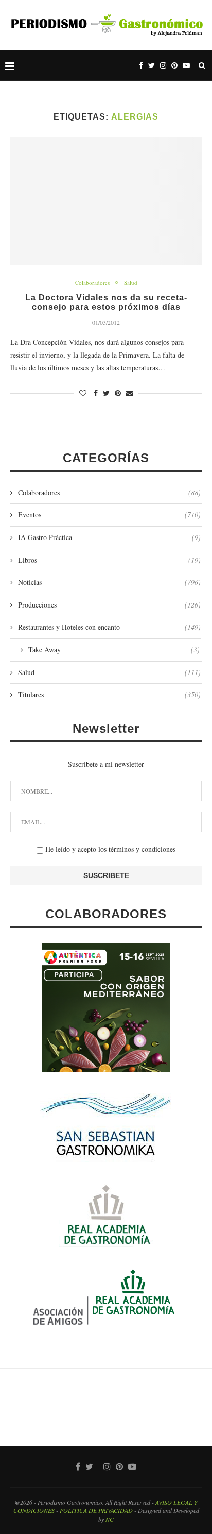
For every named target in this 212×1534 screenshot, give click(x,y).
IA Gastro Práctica (109, 537)
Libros (109, 560)
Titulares (109, 694)
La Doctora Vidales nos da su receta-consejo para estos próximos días (106, 302)
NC (109, 1519)
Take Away (114, 649)
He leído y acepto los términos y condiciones (109, 849)
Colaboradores (92, 282)
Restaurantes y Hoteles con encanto (109, 627)
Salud (130, 282)
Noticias (109, 582)
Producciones (109, 605)
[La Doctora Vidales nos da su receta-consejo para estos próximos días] (106, 201)
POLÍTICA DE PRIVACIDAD (96, 1510)
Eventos (109, 514)
